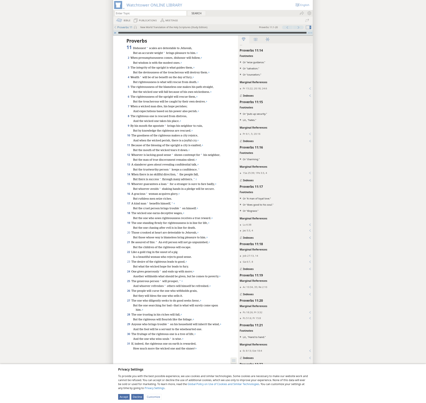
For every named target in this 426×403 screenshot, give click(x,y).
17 (129, 203)
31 (129, 343)
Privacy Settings (155, 388)
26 (129, 291)
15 (129, 184)
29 (129, 324)
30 (129, 334)
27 (129, 300)
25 (129, 281)
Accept (124, 397)
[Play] (115, 32)
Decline (137, 397)
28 (129, 314)
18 (129, 213)
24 (129, 271)
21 (129, 242)
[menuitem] (309, 13)
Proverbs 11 (124, 27)
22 (129, 252)
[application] (213, 32)
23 (129, 261)
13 (129, 164)
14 (129, 174)
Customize (153, 397)
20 (129, 232)
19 (129, 223)
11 (129, 145)
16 (129, 194)
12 (129, 155)
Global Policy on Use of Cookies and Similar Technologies (223, 384)
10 (129, 135)
